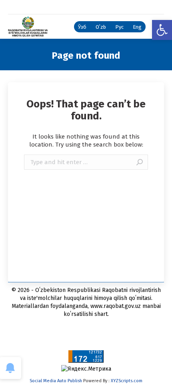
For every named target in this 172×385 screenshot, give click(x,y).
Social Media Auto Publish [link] (56, 380)
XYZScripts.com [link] (126, 380)
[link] (162, 30)
